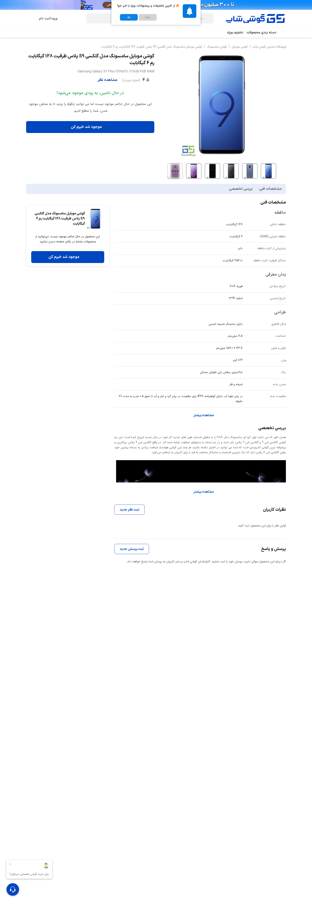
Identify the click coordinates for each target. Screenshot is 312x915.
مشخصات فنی (270, 189)
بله (129, 17)
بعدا (147, 17)
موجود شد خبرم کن (86, 127)
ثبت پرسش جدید (132, 549)
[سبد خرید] (30, 18)
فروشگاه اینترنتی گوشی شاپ (269, 47)
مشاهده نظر (107, 80)
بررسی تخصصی (241, 189)
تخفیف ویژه (235, 32)
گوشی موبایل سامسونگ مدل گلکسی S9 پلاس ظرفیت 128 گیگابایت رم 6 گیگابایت (151, 47)
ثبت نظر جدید (129, 509)
